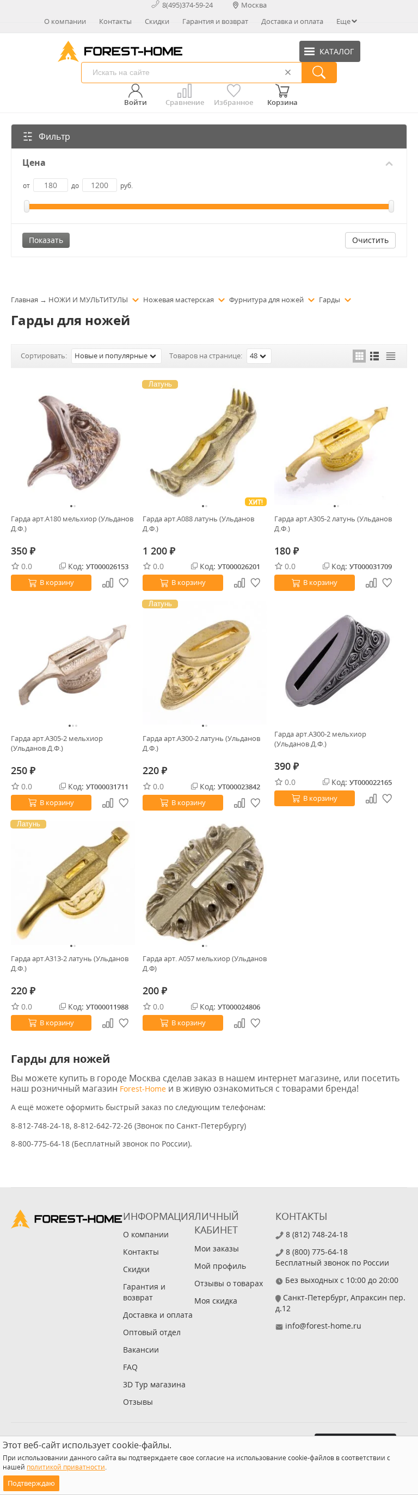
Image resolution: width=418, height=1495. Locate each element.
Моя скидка (215, 1300)
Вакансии (141, 1349)
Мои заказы (216, 1248)
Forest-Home (143, 1088)
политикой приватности (66, 1467)
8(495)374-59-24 (187, 5)
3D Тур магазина (154, 1384)
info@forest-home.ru (323, 1325)
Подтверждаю (31, 1483)
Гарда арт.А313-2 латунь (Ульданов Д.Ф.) (69, 963)
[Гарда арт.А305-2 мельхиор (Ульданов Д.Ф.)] (73, 663)
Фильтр (54, 136)
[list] (375, 356)
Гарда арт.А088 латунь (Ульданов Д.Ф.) (198, 523)
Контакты (115, 21)
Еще (343, 21)
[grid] (359, 356)
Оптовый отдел (152, 1332)
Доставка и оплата (292, 21)
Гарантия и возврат (215, 21)
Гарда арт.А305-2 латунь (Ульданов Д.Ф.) (333, 523)
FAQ (130, 1367)
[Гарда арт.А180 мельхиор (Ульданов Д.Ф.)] (73, 443)
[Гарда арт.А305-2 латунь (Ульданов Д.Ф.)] (336, 443)
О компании (65, 21)
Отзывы (138, 1402)
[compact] (390, 356)
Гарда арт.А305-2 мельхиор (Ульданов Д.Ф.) (57, 743)
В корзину (57, 582)
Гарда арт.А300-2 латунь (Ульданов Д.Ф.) (201, 743)
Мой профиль (220, 1266)
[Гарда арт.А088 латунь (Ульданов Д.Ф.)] (205, 443)
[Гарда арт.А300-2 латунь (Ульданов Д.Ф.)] (205, 663)
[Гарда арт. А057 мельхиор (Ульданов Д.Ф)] (205, 883)
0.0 (26, 566)
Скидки (157, 21)
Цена (34, 163)
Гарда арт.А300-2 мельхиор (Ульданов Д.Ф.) (320, 739)
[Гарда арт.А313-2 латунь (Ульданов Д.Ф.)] (73, 883)
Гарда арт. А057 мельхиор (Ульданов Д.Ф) (205, 963)
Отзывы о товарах (228, 1283)
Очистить (370, 240)
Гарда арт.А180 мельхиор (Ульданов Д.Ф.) (72, 523)
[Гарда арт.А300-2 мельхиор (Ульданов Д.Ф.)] (336, 660)
